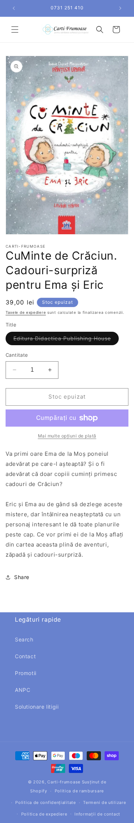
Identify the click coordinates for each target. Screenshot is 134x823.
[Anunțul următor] (120, 8)
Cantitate (17, 355)
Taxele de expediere (26, 312)
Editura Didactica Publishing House (66, 340)
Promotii (25, 673)
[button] (15, 29)
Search (24, 639)
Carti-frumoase (63, 782)
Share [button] (21, 577)
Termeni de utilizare (104, 802)
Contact (25, 656)
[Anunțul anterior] (14, 8)
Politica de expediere (44, 814)
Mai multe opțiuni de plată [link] (67, 436)
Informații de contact (97, 814)
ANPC (22, 690)
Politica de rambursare (79, 790)
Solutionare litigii (36, 706)
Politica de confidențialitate (45, 802)
